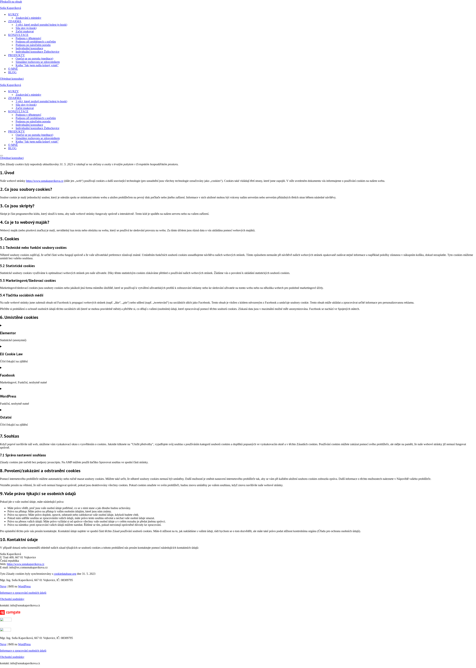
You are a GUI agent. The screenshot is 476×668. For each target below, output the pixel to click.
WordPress (24, 586)
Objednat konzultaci (12, 78)
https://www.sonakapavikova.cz (44, 180)
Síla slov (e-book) (26, 28)
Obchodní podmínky (12, 599)
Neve (3, 586)
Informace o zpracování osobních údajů (23, 592)
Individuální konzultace (29, 48)
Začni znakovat (25, 31)
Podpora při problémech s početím (36, 41)
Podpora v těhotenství (28, 38)
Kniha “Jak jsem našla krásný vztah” (37, 65)
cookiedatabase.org (65, 573)
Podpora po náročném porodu (33, 45)
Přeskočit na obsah (11, 1)
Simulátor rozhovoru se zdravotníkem (38, 61)
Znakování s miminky (28, 17)
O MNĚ (13, 68)
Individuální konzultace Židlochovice (37, 51)
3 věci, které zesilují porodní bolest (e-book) (41, 24)
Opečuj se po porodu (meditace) (34, 58)
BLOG (12, 72)
